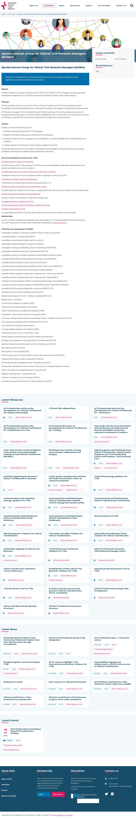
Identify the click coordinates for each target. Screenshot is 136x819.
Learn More (57, 794)
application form (60, 223)
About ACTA (6, 779)
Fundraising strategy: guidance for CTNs (17, 201)
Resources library (8, 796)
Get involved (104, 6)
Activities (5, 785)
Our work (48, 6)
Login (40, 794)
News (61, 6)
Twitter (106, 792)
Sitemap (70, 815)
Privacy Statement (59, 815)
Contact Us (121, 6)
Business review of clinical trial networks (17, 162)
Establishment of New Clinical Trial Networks (19, 179)
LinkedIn (112, 792)
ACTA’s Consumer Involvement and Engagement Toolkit (23, 187)
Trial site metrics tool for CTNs (13, 209)
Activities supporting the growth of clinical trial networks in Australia (28, 172)
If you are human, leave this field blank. (86, 796)
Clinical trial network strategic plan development (20, 194)
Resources (75, 6)
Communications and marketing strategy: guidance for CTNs (25, 205)
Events (89, 6)
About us (34, 6)
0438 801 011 (113, 778)
